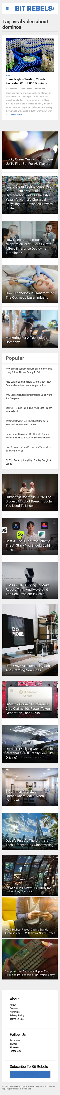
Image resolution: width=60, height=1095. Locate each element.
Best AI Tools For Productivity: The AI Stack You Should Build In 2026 (29, 545)
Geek (8, 75)
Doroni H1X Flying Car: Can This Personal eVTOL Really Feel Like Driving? (30, 753)
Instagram (15, 1051)
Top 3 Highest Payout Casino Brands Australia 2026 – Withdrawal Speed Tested (30, 931)
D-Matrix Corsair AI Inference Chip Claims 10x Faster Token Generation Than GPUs (28, 708)
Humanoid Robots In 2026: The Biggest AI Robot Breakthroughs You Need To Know (29, 501)
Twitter (13, 1044)
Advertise (15, 1011)
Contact (14, 1008)
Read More (16, 114)
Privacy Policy (17, 1015)
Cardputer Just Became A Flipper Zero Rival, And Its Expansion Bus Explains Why (30, 973)
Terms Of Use (17, 1019)
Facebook (15, 1040)
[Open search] (54, 6)
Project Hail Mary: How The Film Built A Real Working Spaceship (28, 889)
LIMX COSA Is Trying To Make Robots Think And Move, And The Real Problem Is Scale (28, 589)
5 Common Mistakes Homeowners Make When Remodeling (25, 796)
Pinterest (14, 1047)
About (13, 1004)
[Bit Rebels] (32, 11)
